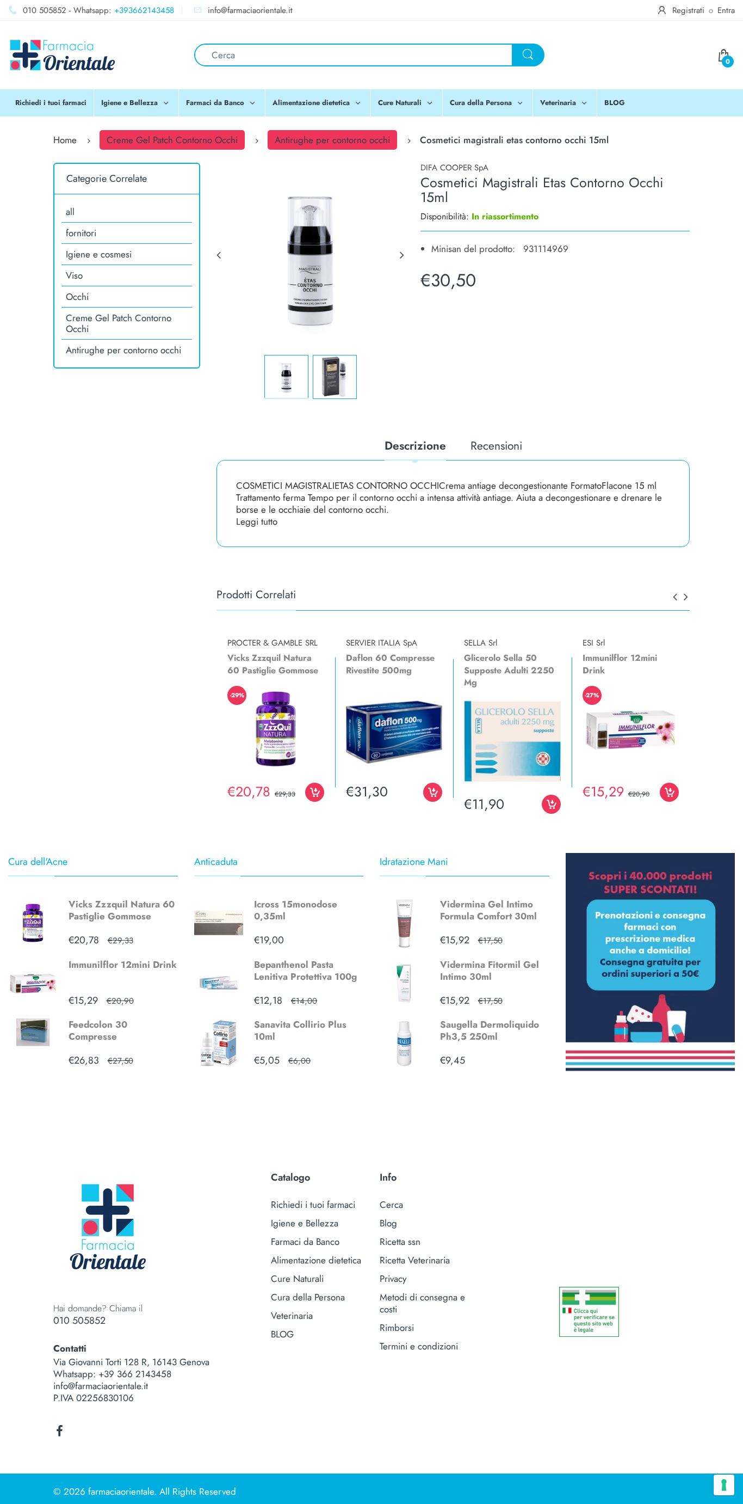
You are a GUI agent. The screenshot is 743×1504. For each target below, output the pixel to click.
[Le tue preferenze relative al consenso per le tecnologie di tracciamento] (724, 1485)
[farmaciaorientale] (62, 53)
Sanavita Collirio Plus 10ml (300, 1030)
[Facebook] (59, 1431)
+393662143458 (144, 10)
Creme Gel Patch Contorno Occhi (172, 139)
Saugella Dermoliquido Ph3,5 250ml (489, 1030)
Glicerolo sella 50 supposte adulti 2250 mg (509, 670)
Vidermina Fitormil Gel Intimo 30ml (489, 971)
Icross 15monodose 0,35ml (295, 910)
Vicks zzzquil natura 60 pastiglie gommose (272, 664)
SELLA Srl (480, 643)
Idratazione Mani (414, 862)
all (70, 211)
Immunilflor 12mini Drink (123, 965)
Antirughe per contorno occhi (332, 139)
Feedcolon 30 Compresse (98, 1030)
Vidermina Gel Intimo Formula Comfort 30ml (488, 910)
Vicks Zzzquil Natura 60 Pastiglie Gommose (122, 910)
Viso (74, 275)
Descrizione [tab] (415, 446)
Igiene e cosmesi (99, 254)
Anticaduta (216, 862)
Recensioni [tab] (496, 446)
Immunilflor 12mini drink (620, 664)
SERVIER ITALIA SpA (381, 643)
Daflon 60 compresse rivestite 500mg (390, 664)
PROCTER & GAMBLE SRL (272, 643)
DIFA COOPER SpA (454, 168)
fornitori (81, 233)
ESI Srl (594, 643)
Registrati (688, 10)
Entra (726, 10)
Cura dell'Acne (37, 862)
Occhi (77, 296)
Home (65, 139)
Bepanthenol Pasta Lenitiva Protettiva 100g (305, 971)
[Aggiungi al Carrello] (314, 792)
